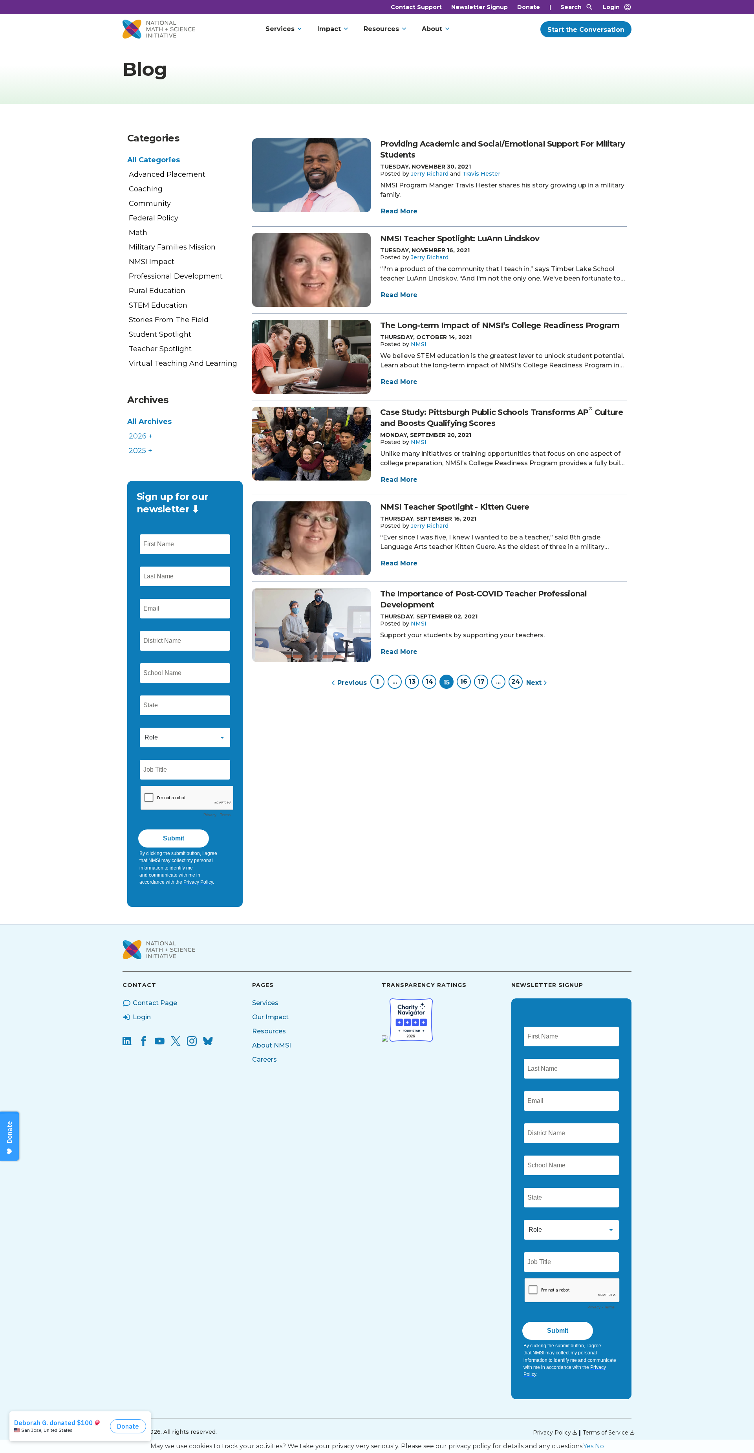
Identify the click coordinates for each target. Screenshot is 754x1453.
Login (611, 7)
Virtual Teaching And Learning (183, 363)
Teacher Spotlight (160, 349)
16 (463, 681)
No (599, 1446)
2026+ (141, 436)
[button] (429, 174)
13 (412, 681)
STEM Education (158, 305)
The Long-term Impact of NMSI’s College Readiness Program (500, 325)
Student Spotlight (160, 334)
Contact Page (155, 1003)
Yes (588, 1446)
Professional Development (176, 276)
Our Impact (270, 1017)
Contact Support (416, 7)
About (432, 29)
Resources (381, 29)
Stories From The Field (169, 320)
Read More (399, 211)
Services (280, 29)
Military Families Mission (172, 247)
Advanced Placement (167, 174)
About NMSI (271, 1045)
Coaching (146, 189)
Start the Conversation (585, 29)
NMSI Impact (151, 261)
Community (150, 203)
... (394, 681)
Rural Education (157, 290)
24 (515, 681)
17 (481, 681)
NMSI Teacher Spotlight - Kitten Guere (454, 507)
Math (138, 232)
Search (571, 7)
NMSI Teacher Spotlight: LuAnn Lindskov (460, 238)
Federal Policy (153, 218)
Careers (264, 1059)
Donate (528, 7)
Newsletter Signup (479, 7)
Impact (329, 29)
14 (429, 681)
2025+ (140, 450)
